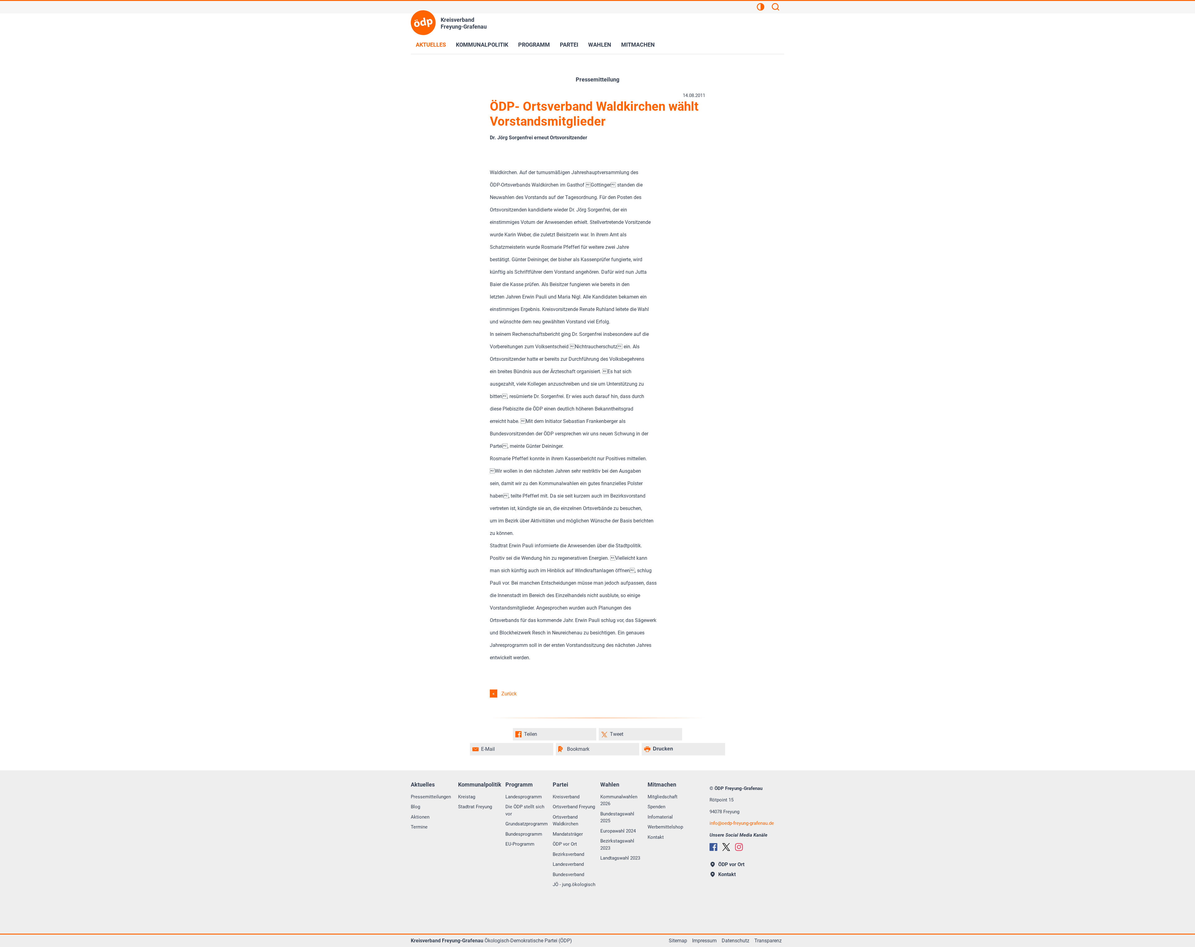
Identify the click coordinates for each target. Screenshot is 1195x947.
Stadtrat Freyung (475, 807)
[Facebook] (713, 847)
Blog (415, 807)
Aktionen (420, 817)
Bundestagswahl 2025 (617, 817)
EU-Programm (519, 844)
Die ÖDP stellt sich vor (524, 810)
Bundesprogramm (523, 834)
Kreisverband (566, 797)
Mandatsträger (568, 834)
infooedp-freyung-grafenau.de (742, 823)
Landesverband (568, 864)
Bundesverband (568, 874)
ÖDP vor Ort (565, 844)
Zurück (509, 694)
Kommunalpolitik (482, 44)
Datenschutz (735, 941)
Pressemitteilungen (431, 797)
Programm (534, 44)
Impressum (704, 941)
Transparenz (768, 941)
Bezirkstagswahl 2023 (617, 844)
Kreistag (466, 797)
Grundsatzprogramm (526, 824)
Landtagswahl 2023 (620, 858)
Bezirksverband (568, 854)
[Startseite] (423, 22)
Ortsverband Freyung (574, 807)
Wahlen (599, 44)
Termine (419, 827)
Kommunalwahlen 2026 (618, 800)
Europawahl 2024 (618, 831)
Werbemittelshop (665, 827)
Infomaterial (660, 817)
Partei (569, 44)
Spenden (656, 807)
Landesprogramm (523, 797)
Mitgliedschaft (662, 797)
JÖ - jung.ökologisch (574, 884)
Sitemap (678, 941)
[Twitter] (726, 847)
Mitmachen (638, 44)
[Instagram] (739, 847)
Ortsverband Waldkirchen (565, 820)
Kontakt (656, 837)
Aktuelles (431, 44)
